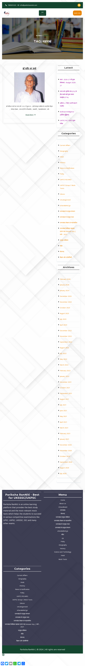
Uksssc (62, 194)
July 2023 (63, 319)
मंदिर (61, 246)
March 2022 (64, 365)
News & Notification (67, 168)
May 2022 (63, 359)
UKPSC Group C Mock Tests (22, 600)
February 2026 (65, 279)
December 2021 (66, 382)
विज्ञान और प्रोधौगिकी (66, 257)
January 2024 (64, 290)
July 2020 (63, 473)
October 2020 (65, 456)
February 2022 (65, 371)
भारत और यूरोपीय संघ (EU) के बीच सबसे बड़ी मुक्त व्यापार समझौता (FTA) (68, 94)
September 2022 (66, 342)
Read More (29, 115)
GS (63, 538)
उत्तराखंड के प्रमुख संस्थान (67, 211)
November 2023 (66, 302)
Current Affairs (65, 145)
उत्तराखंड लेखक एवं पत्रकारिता (68, 223)
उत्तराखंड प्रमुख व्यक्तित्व (63, 517)
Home (39, 35)
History (62, 162)
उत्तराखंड (62, 510)
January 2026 (64, 285)
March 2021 (64, 428)
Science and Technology (62, 552)
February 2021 (65, 433)
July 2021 (63, 405)
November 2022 (66, 336)
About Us (62, 503)
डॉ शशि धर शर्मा (29, 68)
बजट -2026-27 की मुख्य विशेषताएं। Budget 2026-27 (68, 82)
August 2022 (64, 348)
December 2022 (66, 331)
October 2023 (65, 308)
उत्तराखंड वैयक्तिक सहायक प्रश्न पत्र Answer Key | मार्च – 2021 (68, 231)
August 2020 (64, 468)
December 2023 (66, 296)
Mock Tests (63, 559)
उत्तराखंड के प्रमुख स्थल (67, 217)
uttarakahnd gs (65, 205)
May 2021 (63, 416)
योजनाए (62, 251)
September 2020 (66, 462)
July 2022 (63, 353)
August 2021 (64, 399)
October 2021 (65, 388)
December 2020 (66, 445)
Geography (64, 151)
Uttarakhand (62, 507)
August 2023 (64, 313)
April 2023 (63, 325)
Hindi (62, 157)
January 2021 (64, 439)
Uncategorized (65, 200)
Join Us (77, 13)
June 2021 (63, 410)
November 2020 (66, 450)
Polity (62, 174)
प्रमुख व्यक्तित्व (64, 240)
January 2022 (64, 376)
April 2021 (63, 422)
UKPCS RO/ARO (65, 180)
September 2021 (66, 393)
